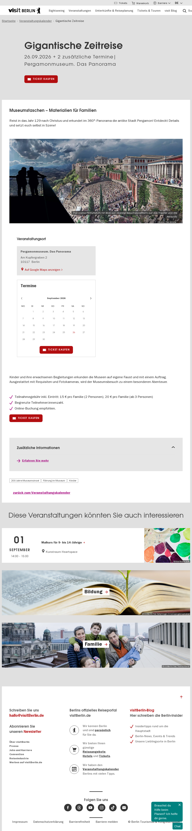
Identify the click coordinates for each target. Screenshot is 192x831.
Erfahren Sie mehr (35, 461)
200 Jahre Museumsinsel (25, 480)
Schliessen (179, 804)
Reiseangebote (94, 752)
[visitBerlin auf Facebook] (68, 807)
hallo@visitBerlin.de (26, 715)
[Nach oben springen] (181, 698)
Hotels (87, 756)
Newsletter (32, 731)
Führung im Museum (54, 480)
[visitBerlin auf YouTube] (90, 807)
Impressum (20, 822)
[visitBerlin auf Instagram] (101, 807)
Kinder (72, 480)
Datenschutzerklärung (48, 822)
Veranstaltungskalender (101, 769)
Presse (14, 746)
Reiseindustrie (19, 758)
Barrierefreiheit (79, 822)
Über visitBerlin (19, 742)
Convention (16, 754)
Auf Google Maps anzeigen (42, 269)
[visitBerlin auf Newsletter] (124, 807)
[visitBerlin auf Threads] (79, 807)
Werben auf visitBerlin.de (25, 762)
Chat (177, 826)
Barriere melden (107, 822)
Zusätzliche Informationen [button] (38, 448)
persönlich (103, 730)
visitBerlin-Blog (142, 710)
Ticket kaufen (43, 79)
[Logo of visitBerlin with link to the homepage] (24, 10)
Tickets (104, 756)
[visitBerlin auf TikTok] (113, 807)
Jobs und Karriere (20, 750)
